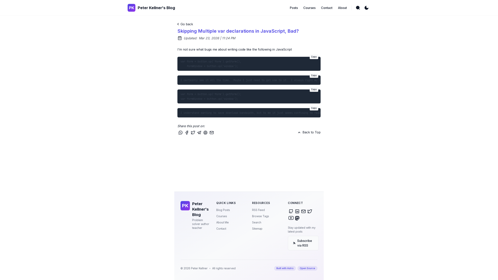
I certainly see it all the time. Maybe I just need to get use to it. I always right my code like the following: (251, 78)
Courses (221, 216)
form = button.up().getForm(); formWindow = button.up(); (249, 95)
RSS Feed (258, 210)
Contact (221, 228)
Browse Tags (260, 216)
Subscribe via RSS (304, 243)
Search (256, 222)
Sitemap (257, 228)
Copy (314, 56)
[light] (366, 8)
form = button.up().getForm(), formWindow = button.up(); (249, 62)
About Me (222, 222)
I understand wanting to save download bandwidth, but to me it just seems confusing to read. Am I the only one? (251, 111)
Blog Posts (223, 210)
